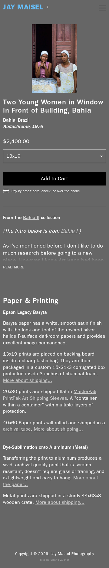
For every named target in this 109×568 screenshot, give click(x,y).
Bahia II (31, 217)
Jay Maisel (23, 7)
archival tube (17, 429)
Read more (13, 267)
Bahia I (69, 231)
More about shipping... (27, 380)
